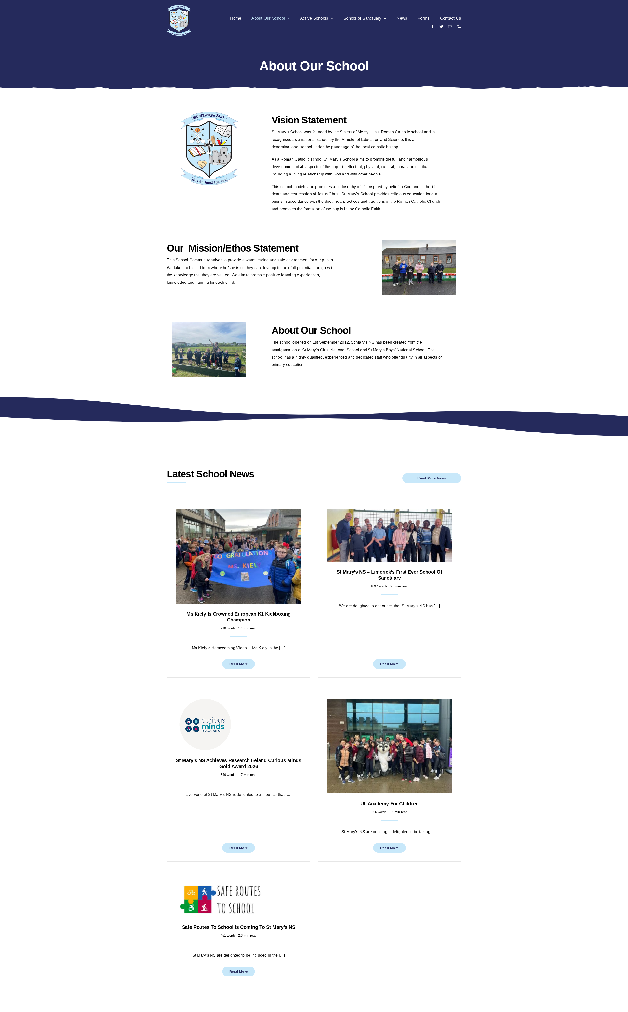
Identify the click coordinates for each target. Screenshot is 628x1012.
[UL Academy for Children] (389, 702)
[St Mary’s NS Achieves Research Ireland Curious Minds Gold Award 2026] (205, 702)
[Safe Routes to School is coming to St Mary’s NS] (220, 886)
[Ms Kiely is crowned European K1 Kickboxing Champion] (238, 513)
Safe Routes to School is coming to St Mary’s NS (238, 927)
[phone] (459, 26)
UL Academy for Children (389, 803)
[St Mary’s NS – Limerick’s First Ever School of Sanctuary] (389, 513)
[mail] (450, 26)
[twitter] (441, 26)
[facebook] (432, 26)
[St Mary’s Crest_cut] (179, 7)
